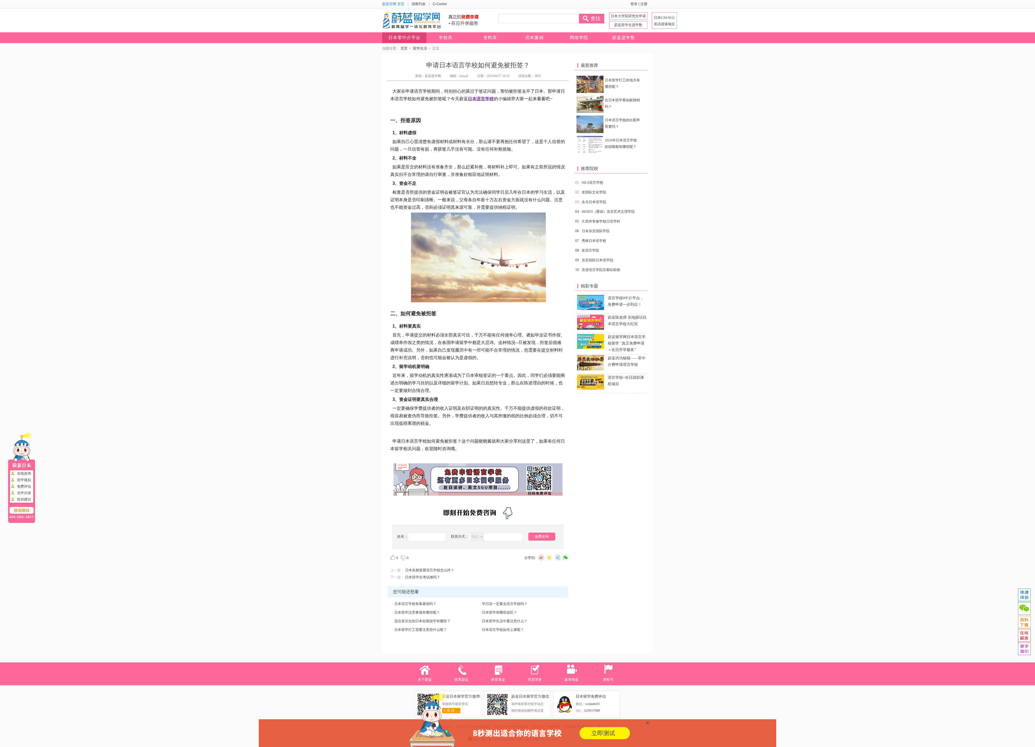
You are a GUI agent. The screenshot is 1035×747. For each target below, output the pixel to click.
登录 (633, 4)
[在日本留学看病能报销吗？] (590, 104)
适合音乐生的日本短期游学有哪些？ (422, 621)
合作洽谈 (24, 493)
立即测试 (603, 733)
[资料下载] (1024, 622)
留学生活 (420, 48)
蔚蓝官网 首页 (393, 4)
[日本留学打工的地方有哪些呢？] (590, 84)
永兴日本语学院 (594, 202)
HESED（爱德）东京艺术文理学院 (608, 212)
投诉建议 (24, 499)
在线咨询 (24, 473)
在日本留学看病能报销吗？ (622, 103)
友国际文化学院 (594, 192)
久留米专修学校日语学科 (601, 221)
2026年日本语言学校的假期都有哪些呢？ (621, 143)
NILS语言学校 (592, 182)
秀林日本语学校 (594, 241)
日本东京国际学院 (596, 231)
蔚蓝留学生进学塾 (628, 25)
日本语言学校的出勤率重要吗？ (622, 123)
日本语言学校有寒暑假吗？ (415, 604)
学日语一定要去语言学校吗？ (504, 604)
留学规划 (24, 480)
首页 (404, 48)
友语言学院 (590, 250)
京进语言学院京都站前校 (601, 270)
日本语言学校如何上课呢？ (503, 630)
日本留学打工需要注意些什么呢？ (420, 630)
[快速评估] (1024, 595)
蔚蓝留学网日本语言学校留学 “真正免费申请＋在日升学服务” (627, 343)
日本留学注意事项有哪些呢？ (417, 612)
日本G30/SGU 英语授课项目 (664, 21)
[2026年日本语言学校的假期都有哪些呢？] (590, 144)
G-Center (440, 4)
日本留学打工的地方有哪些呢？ (622, 83)
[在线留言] (1024, 635)
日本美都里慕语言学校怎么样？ (429, 570)
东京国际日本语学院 (597, 260)
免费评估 (24, 486)
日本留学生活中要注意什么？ (504, 621)
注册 (643, 4)
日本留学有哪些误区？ (499, 612)
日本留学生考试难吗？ (422, 577)
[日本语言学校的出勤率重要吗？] (590, 124)
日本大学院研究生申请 (628, 16)
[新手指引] (1024, 648)
